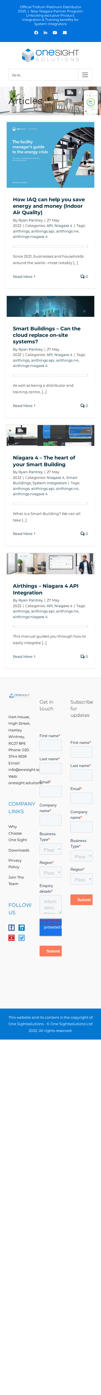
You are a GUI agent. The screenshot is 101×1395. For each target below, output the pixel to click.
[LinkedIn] (22, 928)
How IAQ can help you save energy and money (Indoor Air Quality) (49, 206)
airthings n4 (67, 231)
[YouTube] (11, 938)
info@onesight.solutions (30, 769)
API (50, 225)
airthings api (42, 231)
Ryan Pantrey (31, 220)
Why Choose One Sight (17, 833)
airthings (21, 231)
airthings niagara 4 (30, 236)
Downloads (18, 850)
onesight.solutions (25, 783)
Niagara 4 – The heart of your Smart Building (44, 461)
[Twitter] (22, 938)
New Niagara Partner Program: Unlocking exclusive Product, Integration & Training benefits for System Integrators (52, 17)
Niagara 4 (63, 225)
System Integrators (50, 483)
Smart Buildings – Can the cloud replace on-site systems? (47, 335)
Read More (23, 276)
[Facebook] (11, 928)
